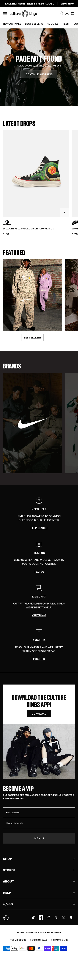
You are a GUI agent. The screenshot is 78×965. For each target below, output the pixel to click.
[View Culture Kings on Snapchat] (71, 917)
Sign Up (39, 838)
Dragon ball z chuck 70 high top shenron (28, 228)
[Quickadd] (64, 212)
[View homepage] (23, 13)
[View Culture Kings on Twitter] (56, 917)
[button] (72, 13)
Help (7, 892)
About (8, 881)
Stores (9, 870)
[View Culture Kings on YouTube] (63, 917)
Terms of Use (18, 939)
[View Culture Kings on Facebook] (41, 917)
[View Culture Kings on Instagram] (48, 917)
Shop (7, 859)
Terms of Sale (38, 939)
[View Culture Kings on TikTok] (33, 917)
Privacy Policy (59, 939)
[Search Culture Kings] (61, 13)
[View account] (67, 13)
